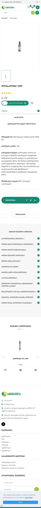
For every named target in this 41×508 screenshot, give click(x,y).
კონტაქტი (4, 445)
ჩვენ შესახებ (6, 436)
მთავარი (4, 18)
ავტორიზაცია (6, 448)
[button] (38, 2)
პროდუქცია (5, 442)
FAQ (2, 439)
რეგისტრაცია (6, 451)
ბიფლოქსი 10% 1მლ (20, 358)
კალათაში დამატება (16, 103)
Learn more (29, 497)
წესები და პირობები (8, 465)
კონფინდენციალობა (8, 462)
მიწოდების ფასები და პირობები (12, 468)
